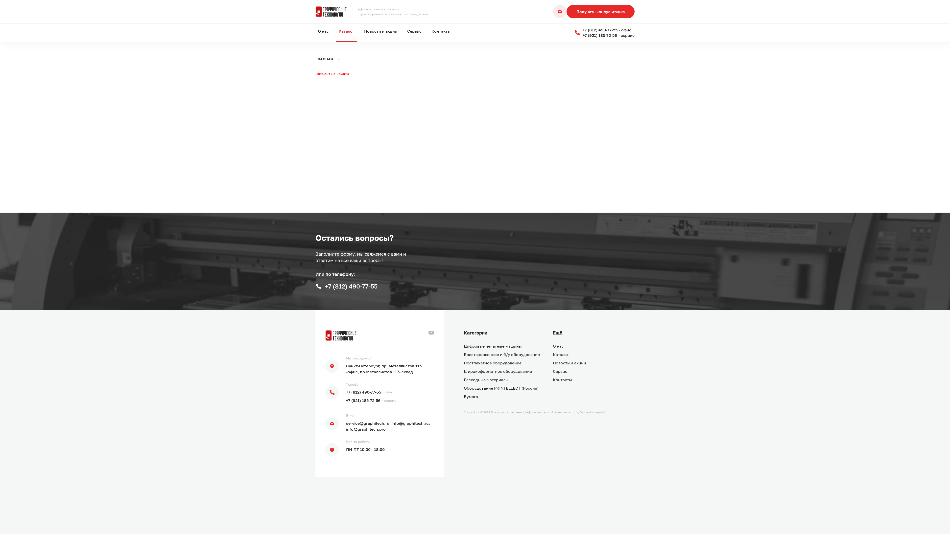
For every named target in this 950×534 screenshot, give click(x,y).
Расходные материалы (486, 379)
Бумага (471, 396)
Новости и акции (380, 31)
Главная (324, 59)
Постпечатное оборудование (493, 362)
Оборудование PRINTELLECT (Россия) (501, 388)
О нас (323, 31)
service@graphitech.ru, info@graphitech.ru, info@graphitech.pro (388, 426)
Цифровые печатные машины (493, 346)
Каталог (346, 31)
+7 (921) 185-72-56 (363, 400)
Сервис (414, 31)
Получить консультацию (600, 11)
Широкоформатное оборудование (498, 371)
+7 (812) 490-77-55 (363, 392)
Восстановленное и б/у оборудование (502, 354)
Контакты (441, 31)
